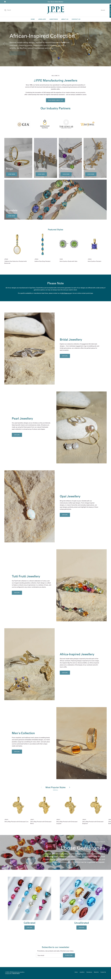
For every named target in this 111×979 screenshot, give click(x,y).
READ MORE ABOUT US (55, 100)
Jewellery (42, 19)
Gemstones (53, 19)
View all (55, 790)
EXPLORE (65, 672)
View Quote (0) (110, 11)
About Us (64, 19)
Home (33, 19)
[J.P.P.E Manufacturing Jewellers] (55, 10)
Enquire (81, 927)
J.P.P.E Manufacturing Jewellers (16, 972)
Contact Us (76, 19)
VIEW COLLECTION (17, 53)
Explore (65, 356)
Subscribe (69, 955)
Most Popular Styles (55, 787)
